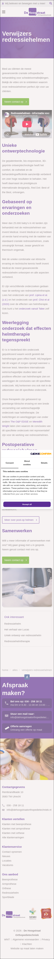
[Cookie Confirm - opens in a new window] (40, 454)
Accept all (27, 504)
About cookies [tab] (27, 463)
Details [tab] (44, 463)
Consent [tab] (10, 463)
